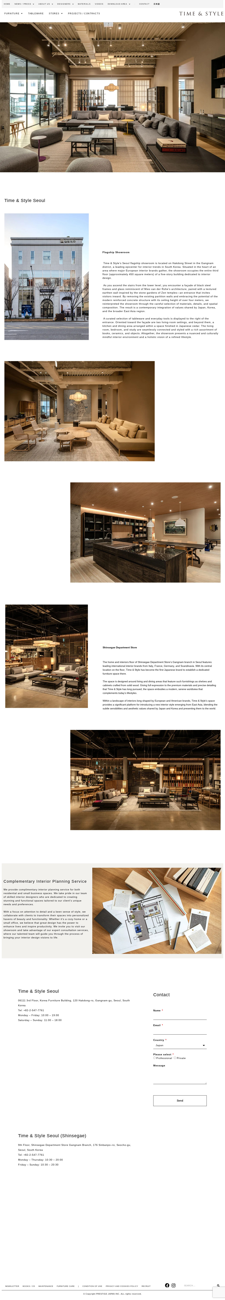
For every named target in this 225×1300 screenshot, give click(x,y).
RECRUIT (146, 1286)
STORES (54, 13)
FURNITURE (11, 13)
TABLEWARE (36, 13)
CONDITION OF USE (92, 1286)
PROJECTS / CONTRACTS (84, 13)
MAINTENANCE (45, 1286)
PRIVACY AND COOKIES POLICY (122, 1286)
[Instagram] (174, 1285)
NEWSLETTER (12, 1286)
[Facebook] (167, 1285)
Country (159, 1040)
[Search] (218, 1285)
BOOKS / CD (29, 1286)
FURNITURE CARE (66, 1286)
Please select (162, 1054)
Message (159, 1065)
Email (157, 1025)
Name (157, 1010)
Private (181, 1058)
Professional (164, 1058)
